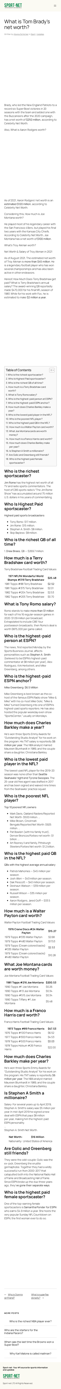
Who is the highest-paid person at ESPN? (30, 398)
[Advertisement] (30, 70)
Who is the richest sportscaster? (25, 374)
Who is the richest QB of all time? (25, 382)
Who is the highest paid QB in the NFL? (29, 422)
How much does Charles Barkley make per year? (29, 444)
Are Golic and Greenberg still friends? (29, 454)
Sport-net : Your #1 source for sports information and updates (25, 1368)
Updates (40, 34)
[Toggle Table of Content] (50, 370)
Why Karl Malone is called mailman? (30, 1353)
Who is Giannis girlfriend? (13, 1296)
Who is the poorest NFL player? (26, 418)
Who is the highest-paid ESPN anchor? (28, 402)
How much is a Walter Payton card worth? (31, 427)
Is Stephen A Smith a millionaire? (26, 450)
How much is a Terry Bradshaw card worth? (27, 388)
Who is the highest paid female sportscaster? (25, 460)
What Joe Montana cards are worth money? (28, 433)
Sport (33, 34)
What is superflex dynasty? (40, 1296)
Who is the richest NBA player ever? (30, 1321)
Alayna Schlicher (21, 34)
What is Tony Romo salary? (22, 394)
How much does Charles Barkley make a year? (29, 408)
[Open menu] (55, 5)
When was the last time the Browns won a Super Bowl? (29, 1343)
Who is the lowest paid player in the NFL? (30, 414)
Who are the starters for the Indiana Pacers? (21, 1331)
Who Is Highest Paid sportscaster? (27, 378)
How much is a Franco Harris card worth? (30, 439)
